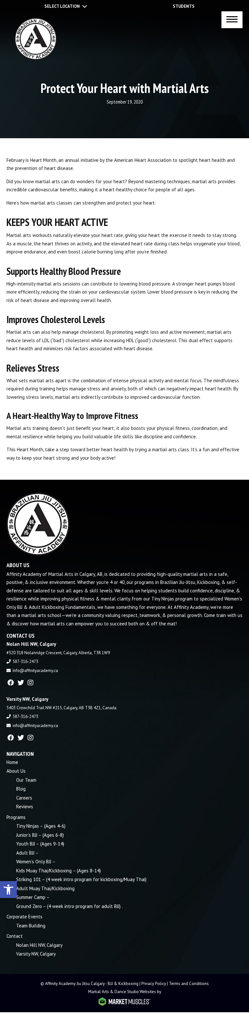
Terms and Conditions (189, 983)
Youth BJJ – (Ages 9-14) (40, 844)
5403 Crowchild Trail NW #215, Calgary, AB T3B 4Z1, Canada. (61, 708)
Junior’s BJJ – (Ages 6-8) (40, 835)
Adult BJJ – (27, 853)
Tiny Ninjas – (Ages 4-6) (40, 826)
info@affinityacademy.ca (35, 725)
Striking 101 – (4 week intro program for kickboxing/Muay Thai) (81, 879)
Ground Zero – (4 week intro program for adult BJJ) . (69, 906)
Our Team (26, 780)
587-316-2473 (25, 661)
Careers (24, 798)
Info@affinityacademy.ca (35, 670)
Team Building (30, 926)
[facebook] (10, 682)
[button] (8, 889)
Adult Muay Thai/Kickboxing (45, 888)
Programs (16, 817)
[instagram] (30, 682)
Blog (21, 789)
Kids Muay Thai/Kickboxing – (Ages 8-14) (58, 871)
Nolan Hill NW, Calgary (39, 945)
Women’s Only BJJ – (35, 861)
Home (12, 762)
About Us (16, 771)
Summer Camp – (33, 897)
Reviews (24, 806)
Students (184, 6)
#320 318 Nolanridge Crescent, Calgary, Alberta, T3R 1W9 (58, 653)
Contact (14, 936)
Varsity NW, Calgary (36, 954)
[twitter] (21, 682)
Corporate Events (24, 916)
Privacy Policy (153, 983)
